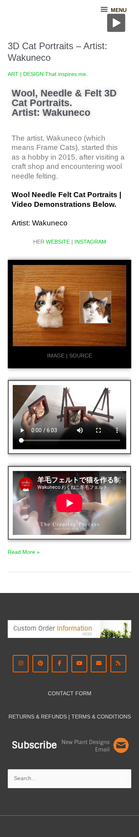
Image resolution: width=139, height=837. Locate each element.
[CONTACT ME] (99, 663)
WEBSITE (58, 242)
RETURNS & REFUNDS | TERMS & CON (58, 717)
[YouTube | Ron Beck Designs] (79, 663)
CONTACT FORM (70, 693)
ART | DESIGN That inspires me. (48, 74)
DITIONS (120, 717)
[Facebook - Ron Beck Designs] (60, 663)
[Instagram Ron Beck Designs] (21, 663)
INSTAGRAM (90, 242)
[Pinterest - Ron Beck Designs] (40, 663)
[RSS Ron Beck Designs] (118, 663)
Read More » (24, 551)
